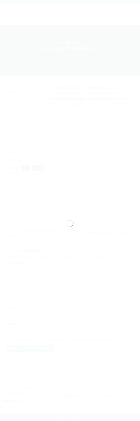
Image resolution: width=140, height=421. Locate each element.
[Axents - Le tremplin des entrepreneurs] (70, 204)
